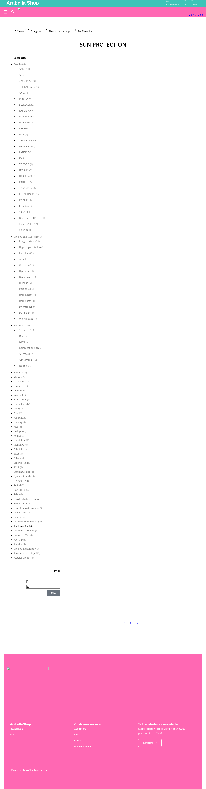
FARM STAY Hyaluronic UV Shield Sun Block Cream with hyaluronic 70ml (86, 550)
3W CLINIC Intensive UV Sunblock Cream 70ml (170, 158)
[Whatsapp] (192, 772)
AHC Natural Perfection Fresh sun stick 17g (171, 282)
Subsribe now (150, 742)
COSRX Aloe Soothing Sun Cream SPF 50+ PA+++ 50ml (173, 429)
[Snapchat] (181, 772)
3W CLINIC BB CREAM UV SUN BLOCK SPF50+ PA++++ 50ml (87, 114)
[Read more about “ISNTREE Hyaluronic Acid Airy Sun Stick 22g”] (161, 571)
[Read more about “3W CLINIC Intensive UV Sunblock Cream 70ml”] (161, 145)
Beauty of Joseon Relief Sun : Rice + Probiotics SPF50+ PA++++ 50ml (131, 431)
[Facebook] (158, 772)
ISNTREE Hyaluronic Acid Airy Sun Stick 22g (172, 584)
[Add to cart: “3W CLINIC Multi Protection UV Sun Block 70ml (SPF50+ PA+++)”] (75, 234)
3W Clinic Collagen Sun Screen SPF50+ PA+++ (128, 121)
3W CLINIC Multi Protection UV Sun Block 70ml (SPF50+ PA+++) (88, 247)
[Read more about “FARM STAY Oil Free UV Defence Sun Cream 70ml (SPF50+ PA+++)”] (118, 556)
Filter (53, 593)
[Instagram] (169, 772)
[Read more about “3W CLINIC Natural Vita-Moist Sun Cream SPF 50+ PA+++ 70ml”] (118, 234)
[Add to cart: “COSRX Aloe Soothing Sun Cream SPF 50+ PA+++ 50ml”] (161, 419)
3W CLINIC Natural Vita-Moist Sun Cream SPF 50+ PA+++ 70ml (129, 249)
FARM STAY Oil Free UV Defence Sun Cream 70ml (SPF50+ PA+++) (129, 571)
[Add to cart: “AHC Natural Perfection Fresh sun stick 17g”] (161, 272)
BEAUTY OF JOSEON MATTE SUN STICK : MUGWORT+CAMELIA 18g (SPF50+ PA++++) (88, 431)
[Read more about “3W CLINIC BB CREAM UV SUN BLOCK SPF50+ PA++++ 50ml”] (75, 100)
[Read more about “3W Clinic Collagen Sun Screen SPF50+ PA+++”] (118, 108)
